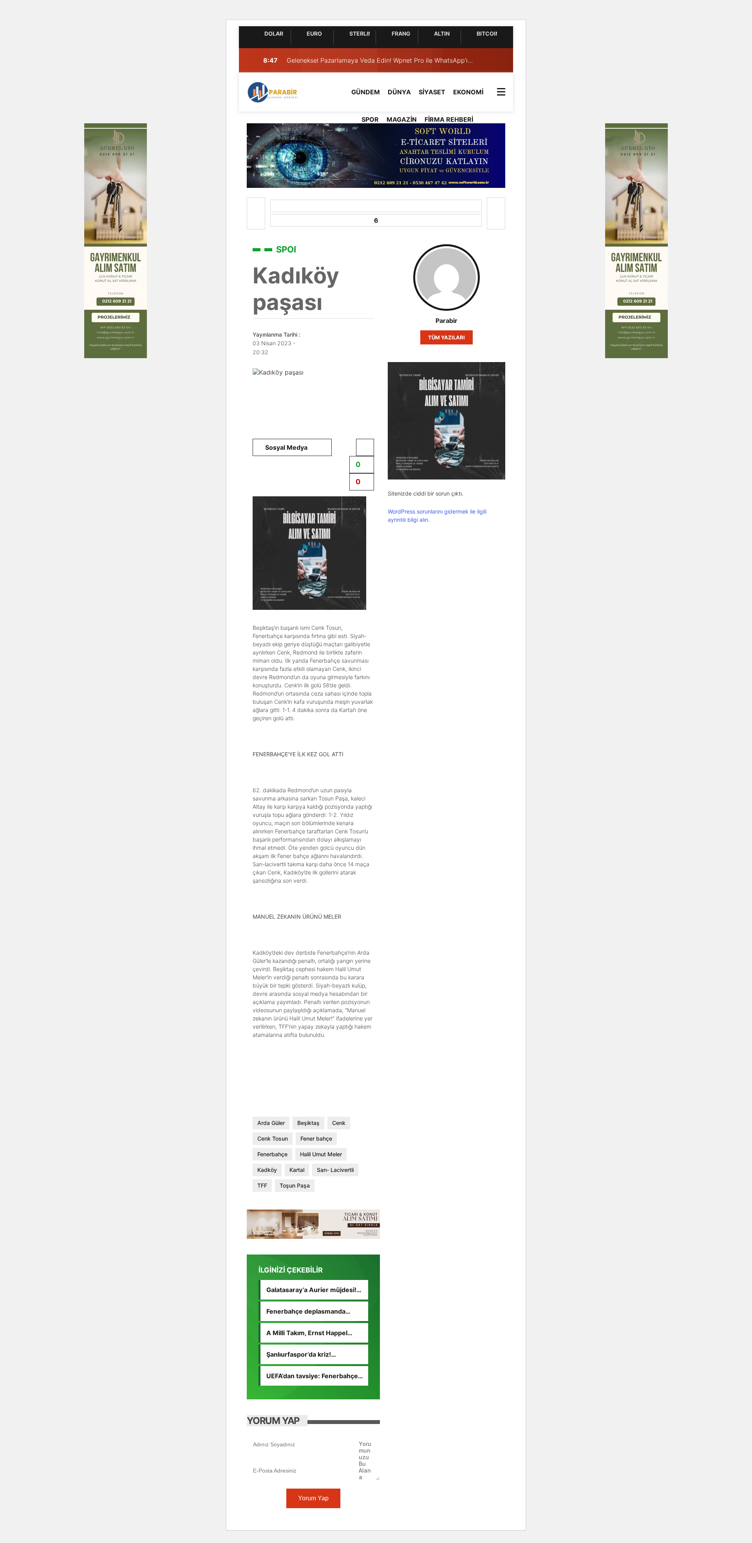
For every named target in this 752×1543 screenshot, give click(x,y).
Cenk (338, 1122)
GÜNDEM (365, 92)
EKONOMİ (468, 92)
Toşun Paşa (295, 1185)
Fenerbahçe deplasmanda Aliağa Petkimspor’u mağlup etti (314, 1311)
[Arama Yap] (482, 60)
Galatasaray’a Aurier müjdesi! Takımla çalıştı (311, 1290)
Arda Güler (271, 1122)
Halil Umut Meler (321, 1154)
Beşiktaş (308, 1122)
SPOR (370, 119)
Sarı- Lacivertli (335, 1169)
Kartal (296, 1169)
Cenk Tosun (272, 1138)
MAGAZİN (402, 119)
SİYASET (432, 92)
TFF (262, 1185)
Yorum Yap (313, 1498)
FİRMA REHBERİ (449, 119)
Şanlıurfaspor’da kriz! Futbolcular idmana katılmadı (309, 1354)
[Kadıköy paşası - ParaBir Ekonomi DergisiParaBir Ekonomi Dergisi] (273, 91)
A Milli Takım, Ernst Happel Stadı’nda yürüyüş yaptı (306, 1333)
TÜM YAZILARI (446, 337)
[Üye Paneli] (497, 60)
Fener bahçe (316, 1138)
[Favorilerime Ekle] (365, 447)
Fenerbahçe (272, 1154)
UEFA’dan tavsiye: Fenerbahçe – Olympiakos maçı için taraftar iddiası (314, 1376)
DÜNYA (399, 92)
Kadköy (267, 1169)
